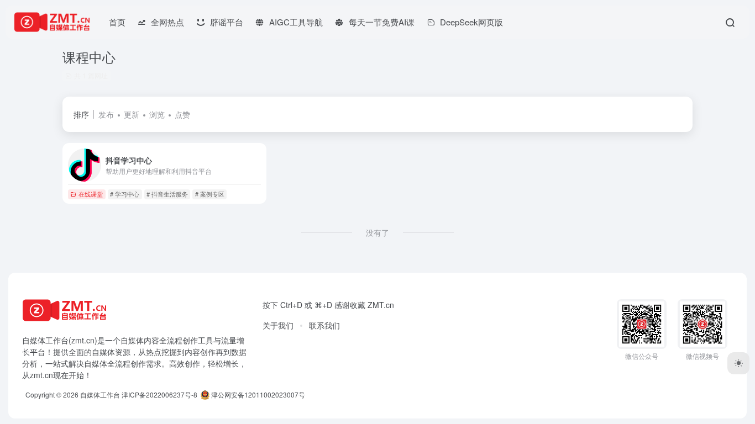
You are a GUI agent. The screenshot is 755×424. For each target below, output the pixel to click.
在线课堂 (90, 193)
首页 (117, 22)
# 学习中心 (124, 193)
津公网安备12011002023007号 (257, 394)
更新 (131, 114)
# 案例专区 (209, 193)
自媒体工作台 (100, 394)
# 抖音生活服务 (167, 193)
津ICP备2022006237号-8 (159, 394)
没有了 (377, 232)
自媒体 (132, 340)
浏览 (157, 114)
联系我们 (324, 325)
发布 (106, 114)
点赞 (182, 114)
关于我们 (278, 325)
